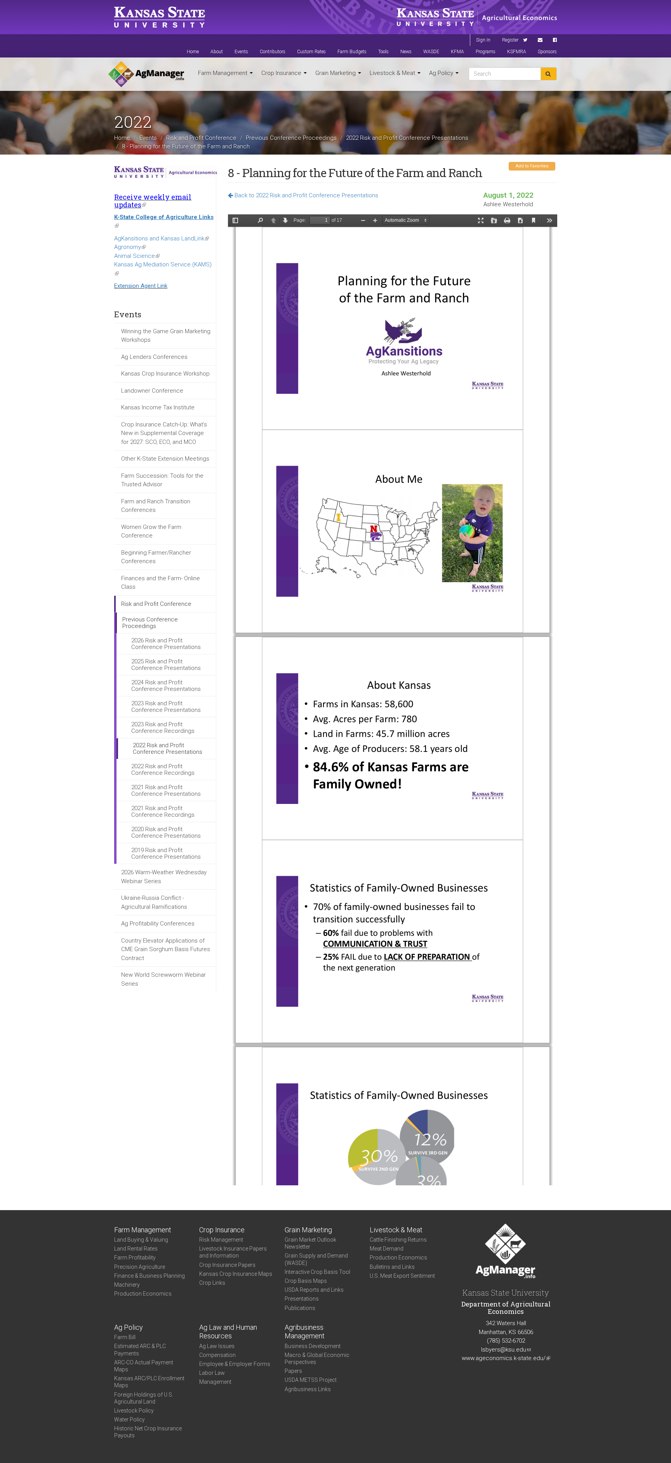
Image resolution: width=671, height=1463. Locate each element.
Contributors (272, 51)
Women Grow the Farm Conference (151, 531)
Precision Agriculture (139, 1267)
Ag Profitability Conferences (158, 923)
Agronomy (130, 247)
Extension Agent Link (140, 285)
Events (241, 51)
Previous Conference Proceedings (291, 137)
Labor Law (212, 1373)
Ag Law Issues (217, 1346)
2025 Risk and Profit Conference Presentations (166, 664)
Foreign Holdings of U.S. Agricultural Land (143, 1398)
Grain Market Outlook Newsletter (310, 1243)
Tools (383, 51)
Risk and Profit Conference (201, 137)
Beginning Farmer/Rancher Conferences (156, 557)
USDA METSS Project (311, 1380)
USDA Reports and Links (314, 1290)
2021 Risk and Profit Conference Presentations (166, 790)
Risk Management (221, 1240)
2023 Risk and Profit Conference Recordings (163, 727)
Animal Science (137, 255)
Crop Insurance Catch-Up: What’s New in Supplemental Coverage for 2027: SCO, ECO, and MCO (164, 433)
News (406, 51)
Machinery (127, 1285)
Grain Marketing (336, 73)
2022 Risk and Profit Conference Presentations (407, 137)
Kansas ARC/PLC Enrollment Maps (149, 1381)
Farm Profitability (135, 1257)
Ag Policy (442, 73)
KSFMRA (516, 51)
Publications (300, 1308)
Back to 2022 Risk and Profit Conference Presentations (305, 195)
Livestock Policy (134, 1410)
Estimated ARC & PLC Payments (140, 1349)
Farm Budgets (352, 51)
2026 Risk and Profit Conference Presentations (166, 644)
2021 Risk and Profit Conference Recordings (163, 811)
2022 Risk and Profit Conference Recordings (163, 769)
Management (215, 1382)
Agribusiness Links (308, 1389)
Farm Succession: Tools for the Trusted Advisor (162, 480)
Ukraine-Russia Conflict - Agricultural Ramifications (154, 902)
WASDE (431, 51)
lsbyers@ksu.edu (506, 1349)
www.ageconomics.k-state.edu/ (506, 1358)
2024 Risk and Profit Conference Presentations (166, 685)
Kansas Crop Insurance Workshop (165, 373)
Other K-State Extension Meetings (165, 458)
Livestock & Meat (393, 73)
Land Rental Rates (136, 1249)
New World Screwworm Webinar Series (163, 979)
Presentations (302, 1299)
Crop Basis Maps (306, 1281)
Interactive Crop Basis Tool (317, 1272)
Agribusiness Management (305, 1331)
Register (510, 40)
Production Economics (143, 1294)
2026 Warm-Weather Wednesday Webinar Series (164, 877)
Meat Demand (386, 1249)
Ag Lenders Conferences (154, 356)
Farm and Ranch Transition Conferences (155, 506)
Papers (293, 1371)
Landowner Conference (152, 390)
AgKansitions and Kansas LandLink (161, 238)
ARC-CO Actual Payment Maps (143, 1366)
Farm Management (223, 73)
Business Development (313, 1346)
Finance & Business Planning (149, 1276)
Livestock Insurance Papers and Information (233, 1252)
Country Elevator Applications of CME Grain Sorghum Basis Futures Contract (165, 949)
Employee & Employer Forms (234, 1364)
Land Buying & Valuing (141, 1240)
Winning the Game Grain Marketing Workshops (165, 336)
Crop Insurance (282, 73)
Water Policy (129, 1419)
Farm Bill (125, 1337)
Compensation (217, 1355)
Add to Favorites (532, 166)
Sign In (483, 40)
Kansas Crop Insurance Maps (235, 1274)
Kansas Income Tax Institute (158, 407)
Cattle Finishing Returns (398, 1240)
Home (193, 51)
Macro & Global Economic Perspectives (317, 1358)
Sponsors (547, 51)
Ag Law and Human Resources (228, 1331)
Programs (485, 51)
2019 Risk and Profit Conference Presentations (166, 853)
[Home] (146, 74)
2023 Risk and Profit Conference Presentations (166, 706)
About (216, 51)
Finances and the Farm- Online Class (160, 583)
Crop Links (212, 1283)
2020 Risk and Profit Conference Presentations (166, 832)
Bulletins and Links (392, 1267)
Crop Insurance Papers (227, 1265)
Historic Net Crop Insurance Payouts (148, 1432)
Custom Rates (311, 51)
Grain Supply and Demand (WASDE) (316, 1259)
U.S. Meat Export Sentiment (402, 1276)
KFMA (457, 51)
